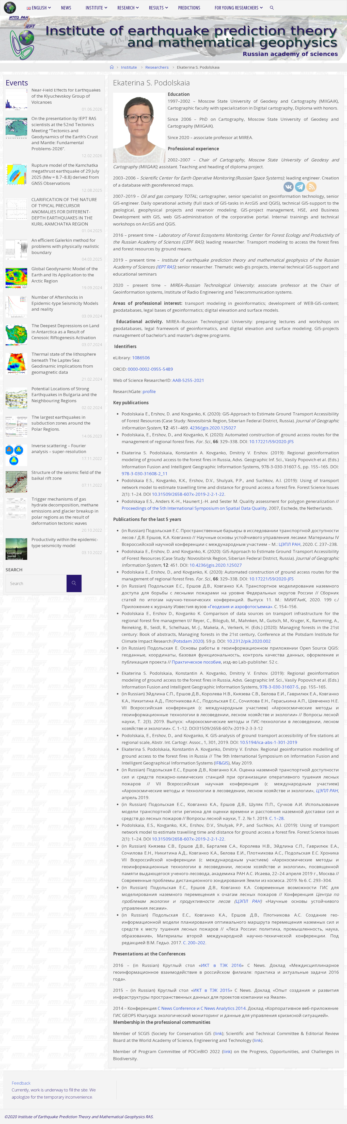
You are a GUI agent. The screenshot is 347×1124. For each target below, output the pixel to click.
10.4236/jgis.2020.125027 (216, 565)
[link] (272, 8)
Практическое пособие (196, 662)
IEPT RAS (165, 267)
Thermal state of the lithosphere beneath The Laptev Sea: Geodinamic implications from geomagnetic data (63, 363)
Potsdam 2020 (188, 641)
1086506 (141, 358)
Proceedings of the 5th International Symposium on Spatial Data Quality (194, 508)
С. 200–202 (194, 943)
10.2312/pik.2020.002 (249, 641)
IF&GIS (221, 763)
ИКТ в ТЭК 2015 (211, 990)
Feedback (21, 1083)
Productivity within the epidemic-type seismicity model (64, 542)
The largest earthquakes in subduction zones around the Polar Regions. (60, 423)
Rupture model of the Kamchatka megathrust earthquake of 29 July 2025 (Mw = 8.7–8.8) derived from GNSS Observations (65, 174)
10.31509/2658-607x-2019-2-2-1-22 (188, 494)
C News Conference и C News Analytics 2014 (202, 1008)
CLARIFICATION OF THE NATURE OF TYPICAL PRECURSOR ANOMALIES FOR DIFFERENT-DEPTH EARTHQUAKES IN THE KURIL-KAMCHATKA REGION (64, 212)
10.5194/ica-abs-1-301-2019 (268, 742)
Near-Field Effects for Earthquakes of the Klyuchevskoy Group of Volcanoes (66, 96)
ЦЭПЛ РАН (247, 901)
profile (149, 391)
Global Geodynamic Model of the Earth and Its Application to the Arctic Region (64, 275)
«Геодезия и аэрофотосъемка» (239, 606)
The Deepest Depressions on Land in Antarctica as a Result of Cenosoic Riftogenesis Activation (65, 332)
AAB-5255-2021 (188, 380)
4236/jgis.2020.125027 (213, 428)
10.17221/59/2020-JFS (271, 441)
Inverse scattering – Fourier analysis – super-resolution (58, 449)
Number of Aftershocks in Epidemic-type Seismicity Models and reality (64, 303)
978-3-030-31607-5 (279, 687)
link (218, 1033)
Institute (129, 67)
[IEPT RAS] (10, 8)
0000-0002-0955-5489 (150, 369)
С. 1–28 (276, 818)
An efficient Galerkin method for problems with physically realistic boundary (65, 246)
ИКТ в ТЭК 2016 (221, 965)
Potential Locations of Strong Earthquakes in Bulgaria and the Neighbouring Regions (64, 395)
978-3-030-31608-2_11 (145, 473)
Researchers (157, 67)
